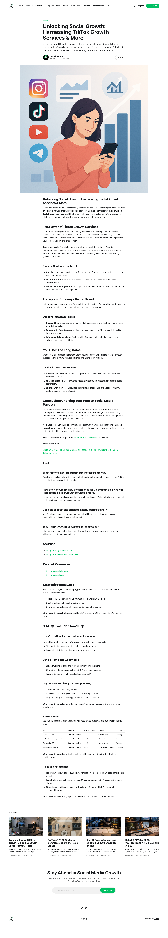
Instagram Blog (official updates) (60, 550)
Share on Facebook (81, 450)
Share (120, 57)
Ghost (156, 919)
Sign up (84, 919)
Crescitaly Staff (57, 56)
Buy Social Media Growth (57, 6)
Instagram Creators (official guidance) (62, 554)
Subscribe (152, 6)
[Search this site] (134, 6)
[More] (108, 6)
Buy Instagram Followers (94, 6)
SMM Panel (75, 6)
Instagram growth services (85, 437)
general (46, 21)
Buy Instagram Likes (55, 575)
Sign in (141, 6)
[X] (82, 908)
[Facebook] (86, 908)
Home (20, 6)
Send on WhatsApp (100, 450)
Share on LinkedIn (62, 450)
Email (55, 453)
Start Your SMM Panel (35, 6)
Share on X (48, 450)
